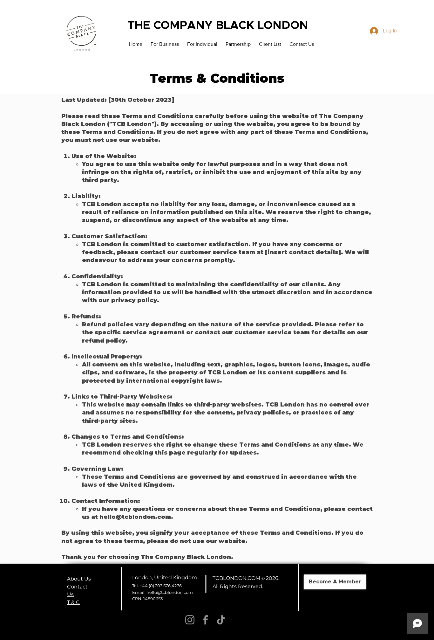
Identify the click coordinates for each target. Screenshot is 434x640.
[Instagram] (190, 620)
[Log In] (372, 31)
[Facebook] (205, 620)
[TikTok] (221, 620)
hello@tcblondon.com (135, 516)
